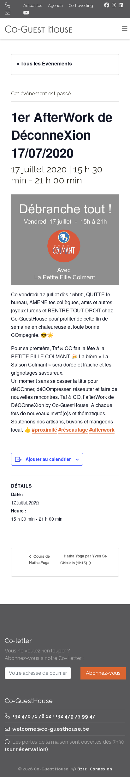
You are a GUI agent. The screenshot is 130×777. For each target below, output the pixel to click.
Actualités (32, 5)
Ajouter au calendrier (48, 459)
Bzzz (82, 769)
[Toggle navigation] (124, 28)
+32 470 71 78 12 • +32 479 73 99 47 (53, 716)
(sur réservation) (26, 749)
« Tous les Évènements (44, 63)
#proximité (44, 429)
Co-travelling (81, 5)
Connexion (101, 769)
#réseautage (73, 429)
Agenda (55, 5)
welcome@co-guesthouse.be (50, 729)
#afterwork (102, 429)
